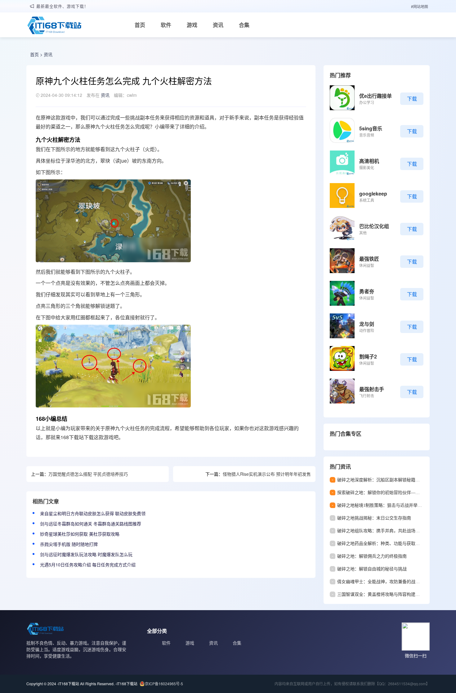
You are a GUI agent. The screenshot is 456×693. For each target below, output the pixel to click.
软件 (166, 25)
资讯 (218, 25)
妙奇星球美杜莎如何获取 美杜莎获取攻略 (79, 534)
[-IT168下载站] (54, 26)
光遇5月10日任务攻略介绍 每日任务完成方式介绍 (88, 564)
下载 (412, 98)
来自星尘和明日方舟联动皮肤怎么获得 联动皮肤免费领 (92, 513)
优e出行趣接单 (375, 95)
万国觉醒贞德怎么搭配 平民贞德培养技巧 (88, 474)
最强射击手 (371, 389)
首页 (140, 25)
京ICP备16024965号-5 (164, 683)
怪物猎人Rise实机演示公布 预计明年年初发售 (267, 474)
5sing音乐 (370, 128)
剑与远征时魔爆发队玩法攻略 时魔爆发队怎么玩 (86, 554)
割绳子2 (368, 356)
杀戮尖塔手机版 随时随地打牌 (69, 544)
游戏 (192, 25)
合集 (244, 25)
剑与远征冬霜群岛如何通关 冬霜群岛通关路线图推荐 (90, 523)
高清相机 (369, 160)
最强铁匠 (369, 258)
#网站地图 (419, 6)
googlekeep (373, 193)
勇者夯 (366, 291)
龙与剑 (366, 323)
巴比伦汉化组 (374, 226)
